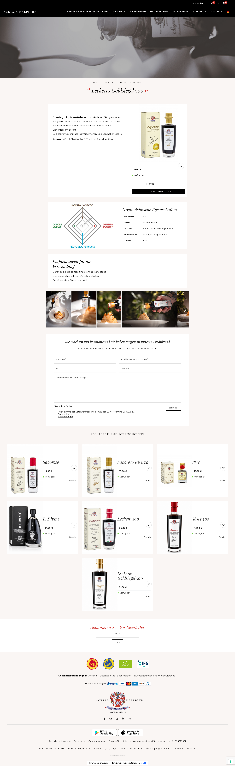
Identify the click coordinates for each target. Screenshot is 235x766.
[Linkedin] (123, 719)
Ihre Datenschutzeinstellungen (126, 763)
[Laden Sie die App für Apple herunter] (130, 732)
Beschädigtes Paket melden (115, 675)
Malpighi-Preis (159, 11)
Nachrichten (180, 11)
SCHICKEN (173, 408)
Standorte (199, 11)
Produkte (119, 11)
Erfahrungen (137, 11)
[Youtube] (111, 719)
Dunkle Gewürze (131, 83)
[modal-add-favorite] (181, 166)
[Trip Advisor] (130, 719)
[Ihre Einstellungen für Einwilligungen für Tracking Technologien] (230, 761)
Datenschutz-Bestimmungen (65, 414)
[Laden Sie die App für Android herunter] (104, 732)
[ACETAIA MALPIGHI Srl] (20, 12)
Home (96, 83)
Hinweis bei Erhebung (98, 763)
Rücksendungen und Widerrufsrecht (154, 675)
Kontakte (216, 11)
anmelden (198, 3)
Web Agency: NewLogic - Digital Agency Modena (117, 755)
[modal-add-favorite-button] (74, 468)
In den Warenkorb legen (158, 191)
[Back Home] (117, 702)
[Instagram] (117, 719)
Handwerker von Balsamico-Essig (88, 11)
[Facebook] (104, 719)
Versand (92, 675)
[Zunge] (227, 11)
